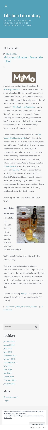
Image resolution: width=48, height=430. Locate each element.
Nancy (23, 293)
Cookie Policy (8, 418)
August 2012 (9, 345)
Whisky (34, 307)
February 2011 (9, 380)
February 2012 (9, 355)
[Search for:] (21, 327)
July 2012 (7, 348)
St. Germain (25, 307)
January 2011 (9, 383)
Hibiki (18, 307)
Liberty (16, 170)
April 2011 (7, 373)
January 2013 (9, 341)
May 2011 (7, 369)
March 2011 (8, 376)
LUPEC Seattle (9, 166)
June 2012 (7, 352)
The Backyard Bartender (24, 107)
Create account (10, 397)
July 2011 (7, 366)
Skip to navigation (5, 5)
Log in (6, 400)
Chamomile (10, 307)
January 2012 (9, 359)
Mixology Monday (12, 89)
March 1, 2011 (11, 54)
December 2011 (10, 362)
